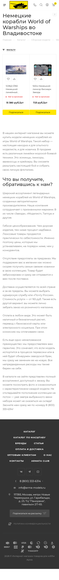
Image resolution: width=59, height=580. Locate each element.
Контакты (17, 461)
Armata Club (40, 461)
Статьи (39, 443)
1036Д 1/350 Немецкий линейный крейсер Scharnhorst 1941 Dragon (15, 89)
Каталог (30, 431)
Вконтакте (21, 471)
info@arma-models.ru (32, 487)
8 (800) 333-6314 (30, 481)
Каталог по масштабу (29, 437)
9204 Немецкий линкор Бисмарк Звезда (42, 89)
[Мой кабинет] (47, 5)
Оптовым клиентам (21, 455)
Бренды (20, 443)
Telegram (29, 471)
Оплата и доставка (29, 449)
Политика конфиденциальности (32, 524)
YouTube (37, 471)
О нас (48, 455)
